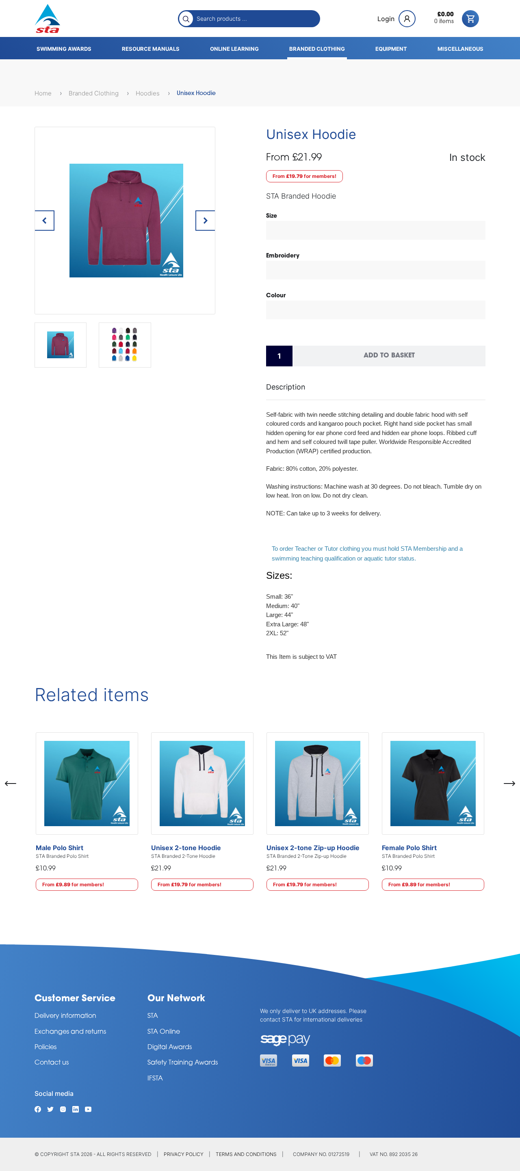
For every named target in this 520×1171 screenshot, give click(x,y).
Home (44, 93)
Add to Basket (389, 356)
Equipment (391, 48)
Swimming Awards (64, 48)
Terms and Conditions (246, 1154)
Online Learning (234, 48)
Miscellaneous (460, 48)
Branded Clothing (317, 48)
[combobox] (256, 18)
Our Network (176, 999)
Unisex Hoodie (196, 94)
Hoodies (148, 93)
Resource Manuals (151, 48)
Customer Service (75, 999)
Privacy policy (184, 1154)
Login (385, 19)
